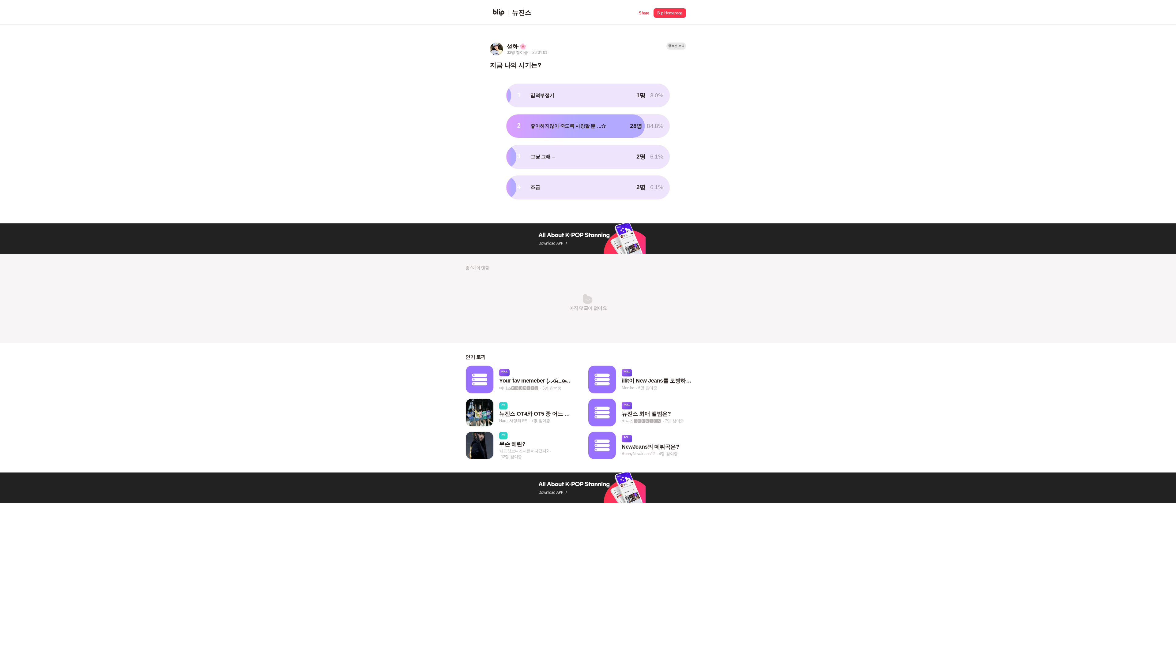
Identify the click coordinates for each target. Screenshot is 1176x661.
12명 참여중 (511, 456)
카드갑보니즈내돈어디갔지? (523, 451)
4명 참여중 (668, 453)
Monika (628, 388)
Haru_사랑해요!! (513, 421)
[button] (644, 12)
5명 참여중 (551, 388)
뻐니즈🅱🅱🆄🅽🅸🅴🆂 (518, 388)
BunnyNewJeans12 (638, 453)
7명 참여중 (540, 421)
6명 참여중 (647, 388)
